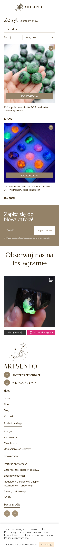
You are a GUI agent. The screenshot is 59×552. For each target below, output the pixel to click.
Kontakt (8, 416)
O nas (7, 398)
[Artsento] (29, 6)
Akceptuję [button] (46, 544)
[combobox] (38, 37)
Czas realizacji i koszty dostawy (21, 469)
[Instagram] (15, 513)
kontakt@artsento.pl (26, 375)
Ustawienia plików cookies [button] (21, 544)
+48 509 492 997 (24, 382)
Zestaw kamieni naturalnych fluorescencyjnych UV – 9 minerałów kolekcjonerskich (28, 188)
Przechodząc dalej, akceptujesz (28, 238)
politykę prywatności (41, 238)
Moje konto (10, 443)
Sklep (7, 404)
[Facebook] (7, 513)
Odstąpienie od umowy (17, 449)
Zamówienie (11, 437)
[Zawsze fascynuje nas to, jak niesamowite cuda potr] (29, 301)
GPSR (7, 497)
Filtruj (14, 29)
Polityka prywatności (16, 463)
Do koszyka (29, 96)
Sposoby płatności (14, 475)
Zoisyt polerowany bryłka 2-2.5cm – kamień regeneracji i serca (26, 109)
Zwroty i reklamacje (15, 491)
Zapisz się (43, 230)
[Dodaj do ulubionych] (51, 48)
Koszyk (8, 431)
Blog (6, 410)
